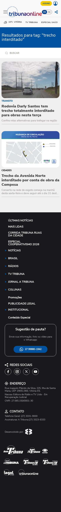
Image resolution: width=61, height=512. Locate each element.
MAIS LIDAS (15, 226)
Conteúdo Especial (19, 317)
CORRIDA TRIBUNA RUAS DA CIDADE (25, 234)
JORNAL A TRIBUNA (21, 282)
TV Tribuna (31, 22)
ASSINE (46, 3)
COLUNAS (14, 290)
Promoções (15, 297)
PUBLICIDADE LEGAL (21, 303)
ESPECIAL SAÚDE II (50, 22)
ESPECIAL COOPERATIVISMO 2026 (23, 243)
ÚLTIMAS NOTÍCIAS (20, 220)
